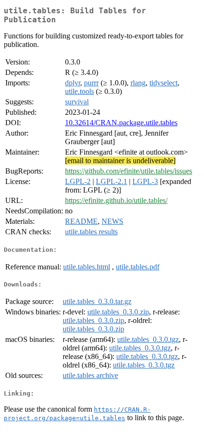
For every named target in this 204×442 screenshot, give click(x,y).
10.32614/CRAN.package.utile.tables (121, 123)
